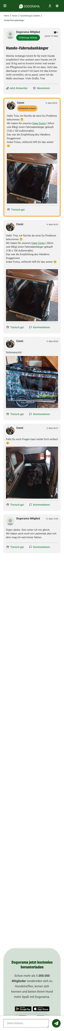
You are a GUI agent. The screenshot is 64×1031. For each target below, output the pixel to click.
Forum (14, 16)
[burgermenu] (4, 6)
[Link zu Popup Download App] (32, 178)
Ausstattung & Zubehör (30, 16)
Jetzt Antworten (18, 88)
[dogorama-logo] (29, 5)
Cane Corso (39, 123)
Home (6, 16)
